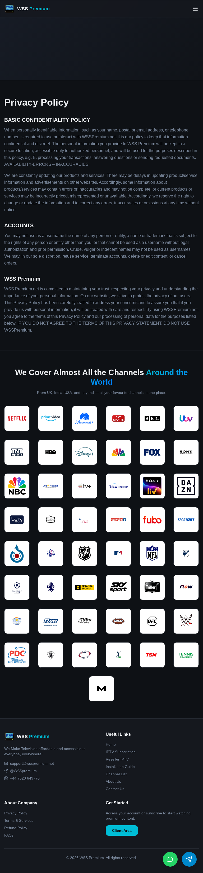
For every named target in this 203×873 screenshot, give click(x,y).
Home (111, 744)
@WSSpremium (23, 771)
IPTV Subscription (121, 752)
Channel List (116, 774)
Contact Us (115, 789)
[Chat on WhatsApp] (170, 859)
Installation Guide (120, 767)
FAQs (8, 835)
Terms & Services (18, 820)
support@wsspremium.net (32, 763)
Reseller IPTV (117, 759)
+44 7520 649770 (25, 778)
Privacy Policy (15, 813)
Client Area (122, 830)
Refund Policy (15, 828)
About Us (113, 781)
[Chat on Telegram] (189, 859)
